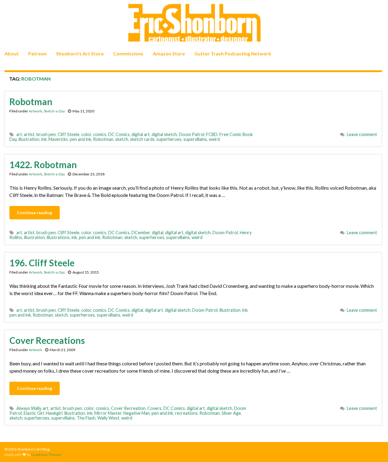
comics (99, 134)
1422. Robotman (43, 164)
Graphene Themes (46, 454)
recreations (186, 413)
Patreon (37, 53)
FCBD (212, 134)
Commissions (128, 53)
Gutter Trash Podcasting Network (232, 53)
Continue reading (34, 212)
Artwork (35, 111)
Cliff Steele (68, 134)
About (12, 53)
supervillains (195, 139)
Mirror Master (108, 413)
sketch (121, 139)
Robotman (30, 101)
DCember (141, 232)
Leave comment (362, 134)
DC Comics (119, 134)
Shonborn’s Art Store (80, 53)
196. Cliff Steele (42, 262)
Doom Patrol (191, 134)
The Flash (86, 417)
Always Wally (28, 408)
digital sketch (164, 134)
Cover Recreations (47, 340)
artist (29, 134)
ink (44, 139)
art (19, 134)
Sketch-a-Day (54, 111)
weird (214, 139)
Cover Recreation (128, 408)
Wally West (108, 417)
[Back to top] (374, 448)
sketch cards (142, 139)
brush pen (46, 134)
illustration (28, 139)
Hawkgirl (54, 413)
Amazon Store (169, 53)
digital (157, 232)
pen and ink (80, 139)
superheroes (169, 139)
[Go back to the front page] (194, 23)
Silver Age (231, 413)
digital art (141, 134)
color (86, 134)
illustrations (58, 237)
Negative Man (136, 413)
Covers (154, 408)
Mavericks (58, 139)
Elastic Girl (34, 413)
